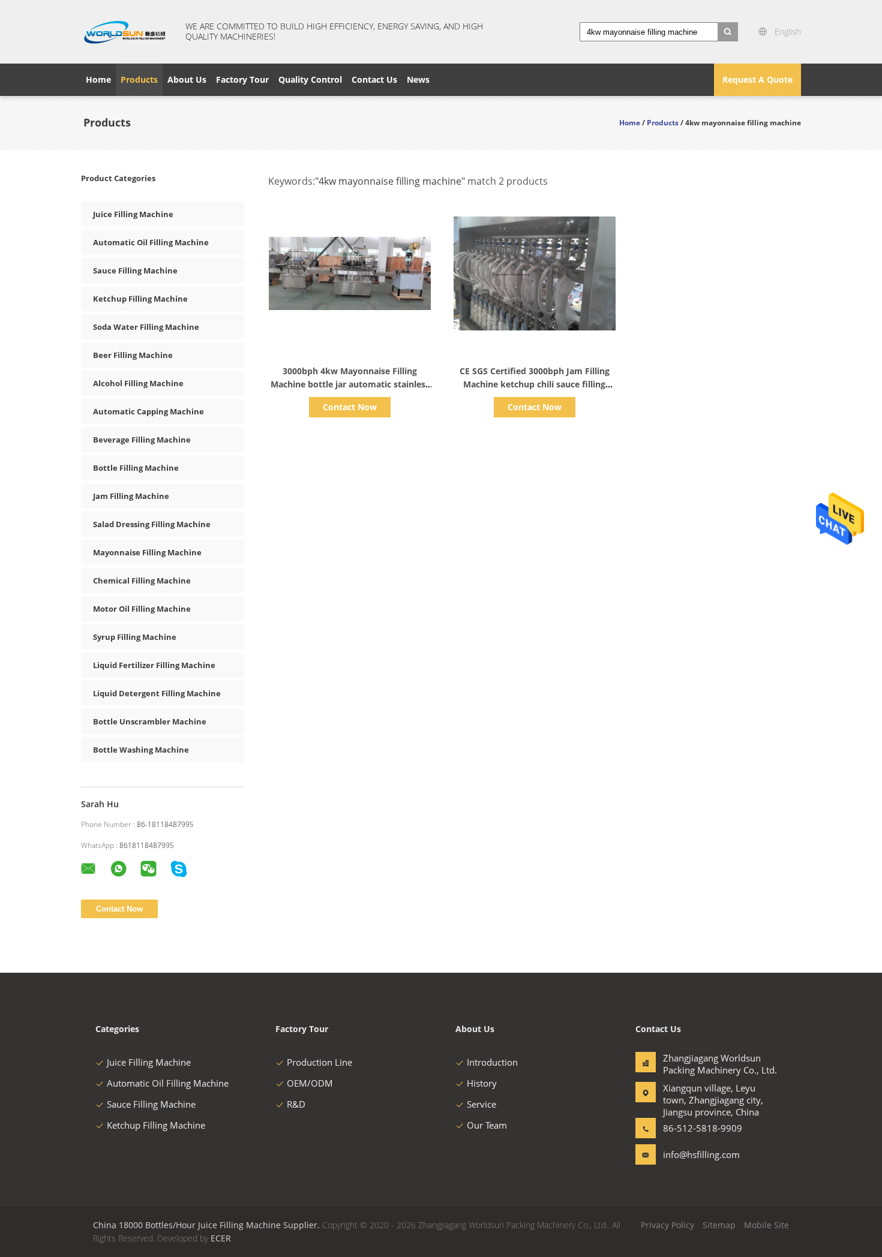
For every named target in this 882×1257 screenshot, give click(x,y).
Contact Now (350, 407)
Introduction (492, 1062)
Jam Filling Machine (131, 496)
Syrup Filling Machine (134, 636)
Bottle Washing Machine (141, 749)
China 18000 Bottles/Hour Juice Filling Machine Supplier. (207, 1225)
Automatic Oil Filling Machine (151, 242)
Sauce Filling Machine (135, 270)
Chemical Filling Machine (142, 580)
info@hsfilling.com (701, 1154)
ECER (221, 1238)
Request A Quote (757, 79)
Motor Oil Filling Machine (142, 608)
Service (481, 1104)
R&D (296, 1104)
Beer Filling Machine (133, 355)
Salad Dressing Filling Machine (152, 524)
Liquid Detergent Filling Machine (157, 693)
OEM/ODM (310, 1083)
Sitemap (719, 1225)
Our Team (487, 1125)
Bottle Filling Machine (136, 467)
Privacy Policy (667, 1225)
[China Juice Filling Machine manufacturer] (126, 32)
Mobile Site (766, 1225)
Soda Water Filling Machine (146, 326)
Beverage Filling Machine (142, 439)
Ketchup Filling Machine (140, 298)
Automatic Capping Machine (148, 411)
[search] (728, 31)
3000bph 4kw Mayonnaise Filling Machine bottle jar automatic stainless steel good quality (350, 384)
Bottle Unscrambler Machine (149, 721)
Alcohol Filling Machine (138, 383)
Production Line (319, 1062)
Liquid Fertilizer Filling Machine (154, 665)
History (482, 1083)
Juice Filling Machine (133, 214)
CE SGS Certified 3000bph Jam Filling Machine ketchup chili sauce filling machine (535, 384)
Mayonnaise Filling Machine (147, 552)
